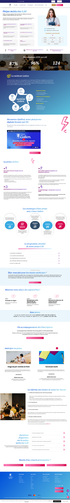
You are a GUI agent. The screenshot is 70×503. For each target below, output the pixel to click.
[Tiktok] (17, 1)
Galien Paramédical (52, 497)
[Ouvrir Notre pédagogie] (33, 5)
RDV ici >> (49, 423)
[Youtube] (23, 1)
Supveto (64, 497)
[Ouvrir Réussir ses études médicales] (43, 5)
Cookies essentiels (65, 501)
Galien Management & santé (59, 497)
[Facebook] (20, 1)
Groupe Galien (39, 497)
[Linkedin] (22, 1)
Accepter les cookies (57, 501)
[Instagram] (19, 1)
